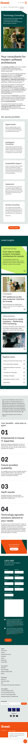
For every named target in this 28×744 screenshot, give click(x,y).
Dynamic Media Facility (6, 671)
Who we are (4, 650)
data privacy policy (17, 625)
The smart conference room (8, 692)
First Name (7, 575)
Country (6, 569)
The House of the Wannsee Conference (10, 685)
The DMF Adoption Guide (7, 690)
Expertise (5, 7)
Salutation (17, 569)
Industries (3, 656)
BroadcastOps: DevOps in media (11, 379)
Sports (2, 673)
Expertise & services (6, 654)
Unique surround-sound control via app (12, 360)
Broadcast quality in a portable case (9, 696)
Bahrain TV (3, 679)
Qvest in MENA (4, 669)
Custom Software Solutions (13, 7)
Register (24, 703)
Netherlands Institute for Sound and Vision (12, 368)
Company (6, 586)
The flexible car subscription (10, 372)
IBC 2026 (3, 667)
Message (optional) (8, 598)
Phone (5, 581)
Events (2, 658)
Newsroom (3, 660)
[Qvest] (5, 3)
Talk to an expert (14, 227)
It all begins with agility (8, 375)
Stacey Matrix (6, 382)
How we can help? (8, 592)
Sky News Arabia (5, 681)
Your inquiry (17, 586)
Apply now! (14, 549)
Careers (3, 652)
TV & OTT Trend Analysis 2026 (8, 694)
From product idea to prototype (10, 364)
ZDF (2, 683)
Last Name (17, 575)
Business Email (18, 581)
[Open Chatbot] (18, 3)
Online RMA (4, 662)
